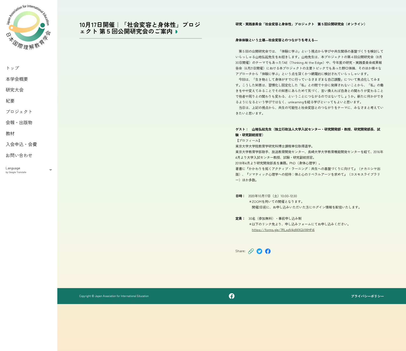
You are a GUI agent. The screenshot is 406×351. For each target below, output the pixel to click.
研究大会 (14, 89)
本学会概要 (17, 79)
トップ (12, 68)
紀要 (10, 100)
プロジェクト (19, 111)
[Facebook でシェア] (268, 254)
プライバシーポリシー (367, 296)
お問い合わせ (19, 155)
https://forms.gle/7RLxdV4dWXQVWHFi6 (283, 229)
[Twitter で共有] (259, 254)
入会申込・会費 (21, 144)
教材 (10, 133)
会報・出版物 (19, 122)
